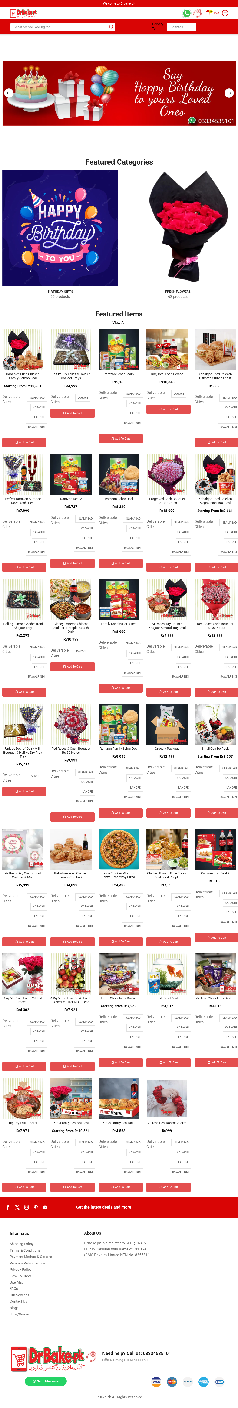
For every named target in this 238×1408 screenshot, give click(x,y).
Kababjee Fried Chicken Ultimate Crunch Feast (215, 376)
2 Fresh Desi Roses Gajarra (167, 1123)
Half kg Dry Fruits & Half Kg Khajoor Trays (70, 376)
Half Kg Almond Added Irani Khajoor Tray (23, 626)
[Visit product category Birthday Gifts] (60, 228)
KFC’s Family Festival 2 (118, 1123)
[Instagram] (26, 1207)
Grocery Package (167, 748)
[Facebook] (8, 1207)
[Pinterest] (35, 1207)
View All (119, 322)
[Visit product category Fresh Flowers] (178, 228)
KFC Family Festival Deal (71, 1123)
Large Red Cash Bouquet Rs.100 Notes (167, 501)
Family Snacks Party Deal (119, 624)
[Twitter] (17, 1207)
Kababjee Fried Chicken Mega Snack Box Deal (215, 501)
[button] (8, 93)
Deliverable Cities (11, 399)
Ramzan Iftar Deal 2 (215, 873)
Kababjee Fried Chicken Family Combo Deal (23, 376)
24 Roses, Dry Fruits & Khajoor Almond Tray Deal (167, 626)
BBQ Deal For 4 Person (167, 374)
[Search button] (111, 27)
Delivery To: (157, 26)
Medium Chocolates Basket (215, 998)
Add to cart (26, 442)
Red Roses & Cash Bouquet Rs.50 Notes (70, 750)
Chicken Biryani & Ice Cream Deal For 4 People (167, 875)
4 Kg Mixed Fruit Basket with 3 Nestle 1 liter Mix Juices (70, 1000)
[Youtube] (45, 1207)
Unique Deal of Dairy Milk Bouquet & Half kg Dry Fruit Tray (22, 752)
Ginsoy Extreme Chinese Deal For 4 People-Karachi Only (71, 628)
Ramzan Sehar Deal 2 (119, 374)
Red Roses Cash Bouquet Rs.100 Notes (215, 626)
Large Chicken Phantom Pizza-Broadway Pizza (119, 875)
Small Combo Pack (215, 748)
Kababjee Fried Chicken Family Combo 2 (71, 875)
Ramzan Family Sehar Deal (119, 748)
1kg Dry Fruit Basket (22, 1123)
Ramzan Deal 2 (71, 499)
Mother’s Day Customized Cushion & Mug (22, 875)
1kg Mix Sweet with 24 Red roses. (23, 1000)
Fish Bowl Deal (167, 998)
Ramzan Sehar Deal (119, 499)
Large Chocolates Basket (119, 998)
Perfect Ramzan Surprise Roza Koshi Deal (23, 501)
